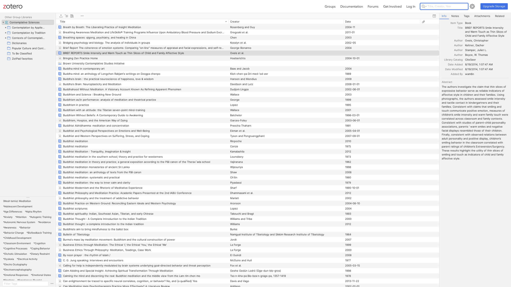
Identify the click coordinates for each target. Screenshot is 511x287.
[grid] (247, 153)
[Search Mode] (424, 6)
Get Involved (392, 6)
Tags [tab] (466, 16)
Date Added (455, 64)
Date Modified (454, 69)
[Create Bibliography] (72, 16)
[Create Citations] (66, 16)
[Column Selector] (434, 16)
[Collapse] (3, 22)
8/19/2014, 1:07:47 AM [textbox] (479, 64)
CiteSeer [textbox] (470, 59)
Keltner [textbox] (469, 45)
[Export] (60, 16)
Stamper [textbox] (470, 50)
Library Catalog (453, 59)
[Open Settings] (472, 6)
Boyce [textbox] (469, 54)
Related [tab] (499, 16)
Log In (410, 6)
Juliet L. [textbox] (482, 50)
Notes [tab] (455, 16)
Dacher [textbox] (479, 45)
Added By (457, 74)
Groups (330, 6)
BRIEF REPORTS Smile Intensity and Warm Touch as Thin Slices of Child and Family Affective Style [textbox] (486, 31)
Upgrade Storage (494, 6)
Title (460, 27)
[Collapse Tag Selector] (28, 197)
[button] (17, 201)
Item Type (457, 23)
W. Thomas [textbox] (481, 54)
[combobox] (487, 23)
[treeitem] (28, 22)
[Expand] (5, 27)
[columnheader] (142, 21)
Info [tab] (444, 16)
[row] (247, 21)
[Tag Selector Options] (51, 283)
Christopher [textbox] (481, 40)
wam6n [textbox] (469, 74)
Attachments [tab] (482, 16)
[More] (82, 16)
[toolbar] (247, 16)
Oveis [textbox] (468, 40)
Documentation (351, 6)
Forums (373, 6)
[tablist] (475, 16)
